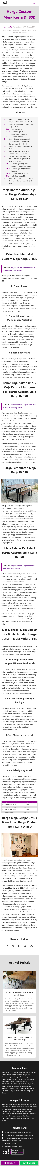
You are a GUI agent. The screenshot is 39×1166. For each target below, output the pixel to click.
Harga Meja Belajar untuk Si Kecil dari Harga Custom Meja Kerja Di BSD (21, 180)
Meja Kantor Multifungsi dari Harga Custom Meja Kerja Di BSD (20, 120)
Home (6, 27)
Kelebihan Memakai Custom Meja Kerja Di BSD (21, 125)
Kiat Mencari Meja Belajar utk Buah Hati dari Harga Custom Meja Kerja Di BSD (19, 158)
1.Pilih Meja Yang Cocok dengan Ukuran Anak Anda (21, 165)
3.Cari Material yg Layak (20, 173)
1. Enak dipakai (16, 129)
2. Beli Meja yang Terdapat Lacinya (20, 170)
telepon (10, 1162)
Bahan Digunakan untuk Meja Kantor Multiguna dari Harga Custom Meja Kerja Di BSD (19, 141)
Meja (11, 27)
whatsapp (30, 1162)
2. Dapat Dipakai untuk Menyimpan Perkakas (19, 133)
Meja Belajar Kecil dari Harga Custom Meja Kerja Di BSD (19, 152)
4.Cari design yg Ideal (19, 176)
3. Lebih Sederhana (18, 137)
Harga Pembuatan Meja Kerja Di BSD (20, 147)
